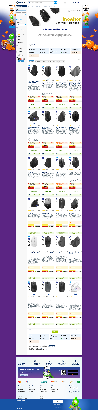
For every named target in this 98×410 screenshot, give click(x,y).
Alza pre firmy (53, 387)
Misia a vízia (42, 393)
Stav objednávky (32, 387)
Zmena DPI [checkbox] (19, 52)
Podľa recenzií (55, 61)
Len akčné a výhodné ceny (21, 14)
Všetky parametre (21, 61)
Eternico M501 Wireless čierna (33, 297)
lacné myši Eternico (52, 345)
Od (16, 10)
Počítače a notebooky (38, 6)
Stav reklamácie (32, 389)
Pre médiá (42, 396)
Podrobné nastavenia (58, 404)
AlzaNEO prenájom (54, 389)
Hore (30, 329)
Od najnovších (61, 61)
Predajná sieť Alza (21, 393)
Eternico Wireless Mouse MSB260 (47, 252)
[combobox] (41, 2)
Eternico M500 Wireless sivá (60, 252)
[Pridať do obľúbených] (38, 80)
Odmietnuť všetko (58, 407)
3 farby (34, 123)
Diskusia (79, 59)
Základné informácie (43, 389)
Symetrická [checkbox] (19, 48)
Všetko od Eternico (32, 44)
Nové (18, 28)
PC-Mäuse (45, 349)
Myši (55, 6)
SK (71, 392)
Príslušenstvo (45, 6)
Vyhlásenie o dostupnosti (22, 398)
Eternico (32, 6)
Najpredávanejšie (38, 61)
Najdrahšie (50, 61)
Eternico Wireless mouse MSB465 (75, 171)
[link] (21, 65)
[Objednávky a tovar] (73, 2)
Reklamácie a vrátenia (21, 391)
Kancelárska (19, 42)
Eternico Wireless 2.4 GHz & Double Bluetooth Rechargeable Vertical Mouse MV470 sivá (75, 83)
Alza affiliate (53, 393)
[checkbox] (21, 14)
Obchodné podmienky (21, 396)
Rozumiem (58, 401)
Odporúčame (31, 61)
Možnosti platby (20, 389)
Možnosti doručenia (21, 387)
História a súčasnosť (43, 391)
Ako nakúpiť (31, 391)
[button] (34, 97)
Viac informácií (19, 408)
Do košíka (38, 100)
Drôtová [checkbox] (19, 39)
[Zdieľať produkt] (39, 46)
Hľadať (55, 2)
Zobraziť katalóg (19, 6)
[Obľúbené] (76, 2)
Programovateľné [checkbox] (20, 55)
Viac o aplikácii (23, 375)
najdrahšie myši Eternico (51, 346)
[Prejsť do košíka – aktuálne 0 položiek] (81, 2)
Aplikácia (41, 398)
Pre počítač (50, 6)
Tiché (18, 54)
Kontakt (41, 387)
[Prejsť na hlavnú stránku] (20, 2)
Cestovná (19, 43)
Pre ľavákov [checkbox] (19, 49)
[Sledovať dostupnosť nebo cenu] (39, 80)
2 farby (48, 78)
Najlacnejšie (44, 61)
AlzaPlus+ (53, 391)
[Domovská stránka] (28, 6)
